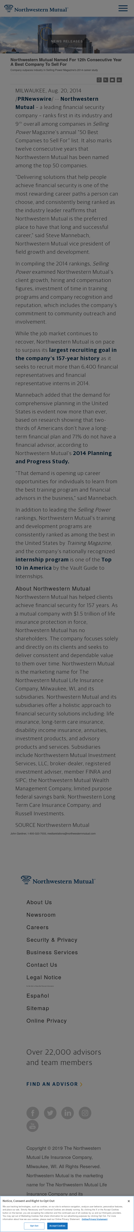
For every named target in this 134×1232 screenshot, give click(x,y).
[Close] (128, 1201)
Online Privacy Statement (95, 1219)
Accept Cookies (57, 1226)
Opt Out (34, 1226)
